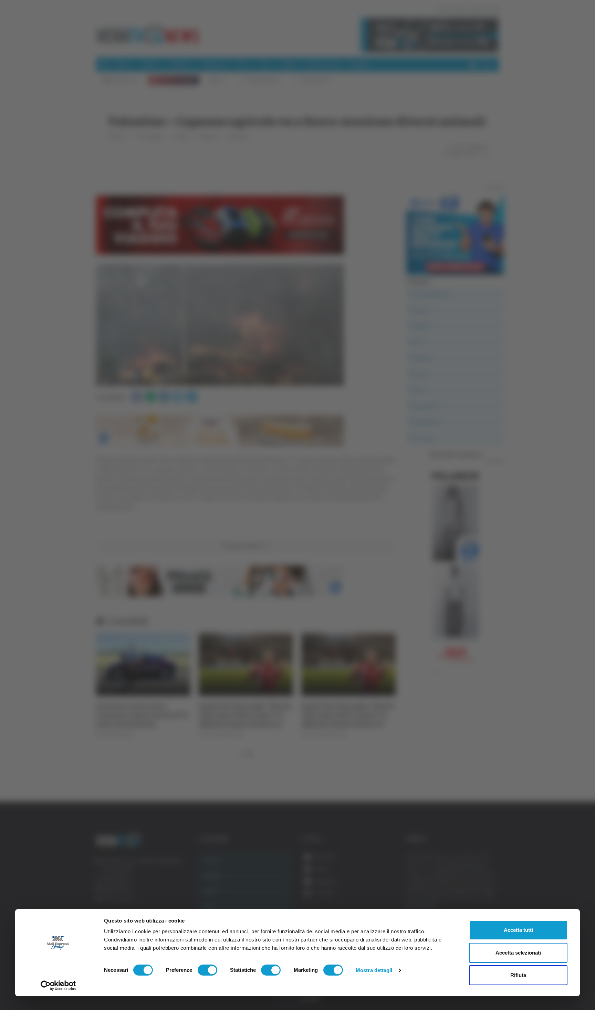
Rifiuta (518, 975)
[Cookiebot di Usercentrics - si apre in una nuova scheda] (58, 985)
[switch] (207, 970)
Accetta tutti (518, 930)
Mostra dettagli (374, 970)
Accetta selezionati (518, 953)
